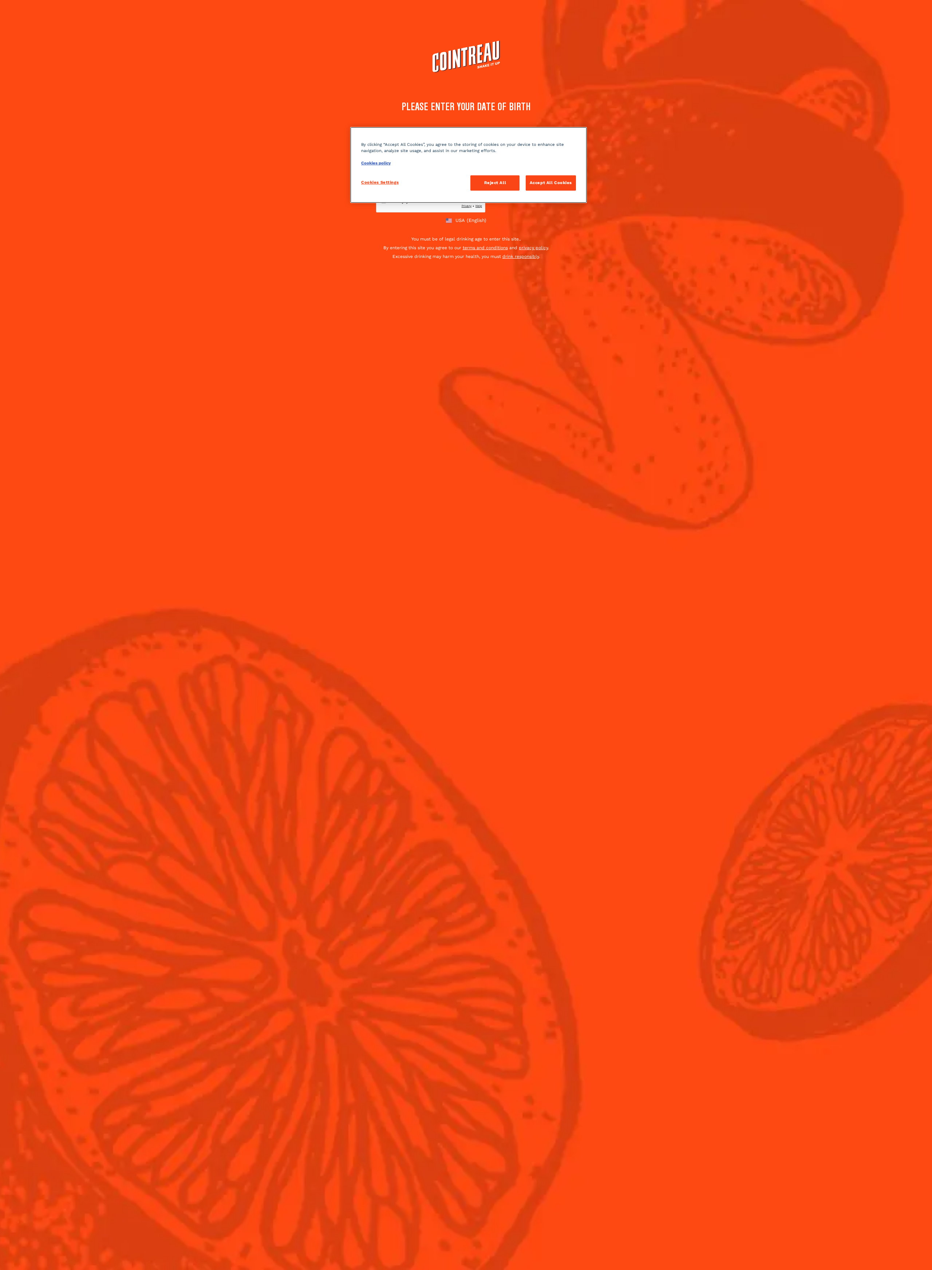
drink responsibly (520, 256)
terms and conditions (485, 247)
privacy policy (533, 247)
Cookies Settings (380, 182)
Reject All (495, 182)
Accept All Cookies (551, 182)
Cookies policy (376, 163)
